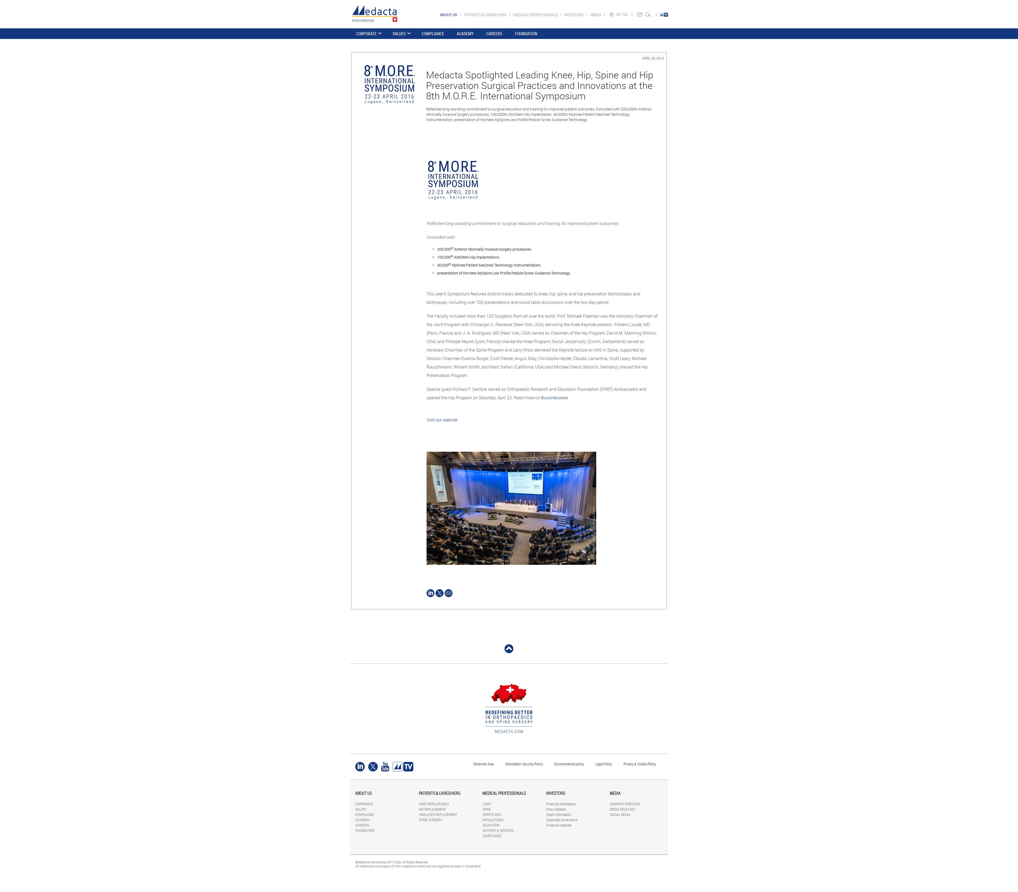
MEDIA (596, 14)
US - (619, 14)
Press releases (556, 809)
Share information (558, 814)
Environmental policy (569, 763)
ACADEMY (465, 34)
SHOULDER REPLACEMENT (438, 814)
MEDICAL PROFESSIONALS (535, 14)
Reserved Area (483, 763)
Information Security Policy (524, 763)
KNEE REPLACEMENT (434, 803)
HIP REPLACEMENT (432, 809)
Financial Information (561, 803)
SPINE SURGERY (430, 819)
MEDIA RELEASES (622, 809)
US (625, 14)
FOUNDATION (526, 34)
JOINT (486, 803)
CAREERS (494, 34)
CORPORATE (366, 34)
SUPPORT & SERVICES (498, 830)
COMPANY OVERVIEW (625, 803)
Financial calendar (559, 825)
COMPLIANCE (433, 34)
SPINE (486, 809)
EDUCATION (490, 825)
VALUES (399, 34)
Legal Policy (603, 763)
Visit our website (442, 420)
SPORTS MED (491, 814)
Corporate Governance (561, 819)
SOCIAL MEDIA (620, 814)
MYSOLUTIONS (492, 819)
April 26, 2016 (653, 58)
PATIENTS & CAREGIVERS (485, 14)
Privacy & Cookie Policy (640, 763)
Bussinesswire (554, 398)
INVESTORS (574, 14)
